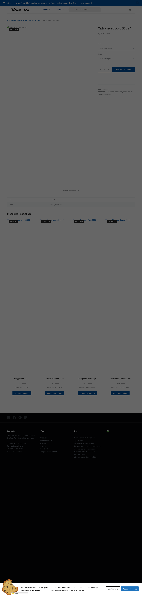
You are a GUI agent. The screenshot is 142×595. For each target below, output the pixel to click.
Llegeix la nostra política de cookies (69, 590)
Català (16, 593)
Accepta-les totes (130, 589)
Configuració (113, 589)
